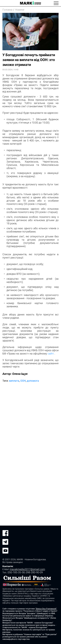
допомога (33, 380)
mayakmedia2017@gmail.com (27, 569)
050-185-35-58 (16, 572)
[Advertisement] (30, 417)
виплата (14, 380)
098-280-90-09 (34, 572)
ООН (23, 380)
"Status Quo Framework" (46, 609)
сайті (51, 353)
